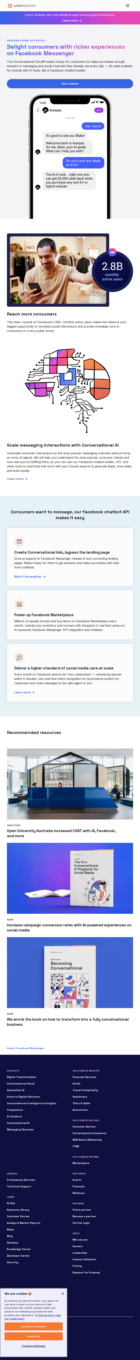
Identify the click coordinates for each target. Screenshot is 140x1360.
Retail (76, 1083)
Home (10, 1048)
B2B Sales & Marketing (87, 1139)
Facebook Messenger (30, 1048)
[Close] (63, 1294)
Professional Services (21, 1179)
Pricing (77, 1266)
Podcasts (79, 1186)
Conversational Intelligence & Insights (31, 1103)
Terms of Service (16, 1340)
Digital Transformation (21, 1077)
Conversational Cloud (20, 1083)
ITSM (76, 1146)
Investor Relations (84, 1259)
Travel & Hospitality (85, 1090)
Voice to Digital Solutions (23, 1096)
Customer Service (84, 1126)
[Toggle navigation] (127, 6)
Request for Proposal (86, 1272)
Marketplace (81, 1163)
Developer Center (18, 1255)
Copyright (12, 1327)
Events (77, 1179)
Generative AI (15, 1090)
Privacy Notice (14, 1336)
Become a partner (84, 1216)
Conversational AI (18, 1123)
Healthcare (80, 1096)
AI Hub (11, 1203)
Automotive (80, 1109)
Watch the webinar (28, 576)
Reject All (33, 1336)
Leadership (80, 1252)
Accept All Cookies (33, 1326)
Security (12, 1262)
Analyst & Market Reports (23, 1223)
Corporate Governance (19, 1332)
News (10, 1229)
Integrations (15, 1109)
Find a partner (82, 1209)
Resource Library (18, 1209)
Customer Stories (18, 1216)
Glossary (12, 1242)
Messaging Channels (20, 1129)
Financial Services (84, 1077)
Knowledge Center (19, 1249)
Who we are (80, 1239)
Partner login (81, 1223)
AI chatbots (14, 1116)
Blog (10, 1236)
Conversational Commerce (89, 1133)
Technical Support (19, 1186)
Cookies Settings (33, 1345)
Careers (78, 1246)
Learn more (70, 20)
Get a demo (70, 84)
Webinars (79, 1193)
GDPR (10, 1345)
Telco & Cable (81, 1103)
